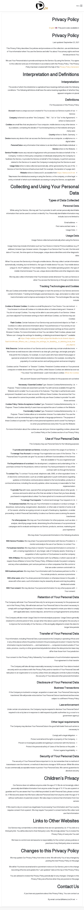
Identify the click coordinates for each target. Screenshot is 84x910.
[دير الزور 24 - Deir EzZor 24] (42, 6)
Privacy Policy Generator (69, 67)
